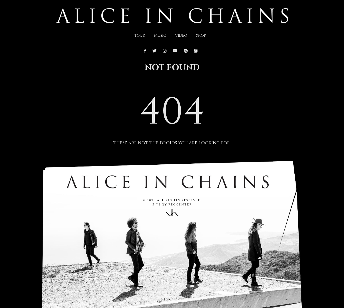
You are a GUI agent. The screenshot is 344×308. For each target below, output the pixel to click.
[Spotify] (185, 51)
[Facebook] (146, 51)
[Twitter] (154, 51)
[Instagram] (164, 51)
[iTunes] (195, 51)
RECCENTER (180, 205)
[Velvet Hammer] (172, 211)
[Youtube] (175, 51)
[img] (172, 15)
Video (181, 35)
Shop (201, 35)
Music (160, 35)
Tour (139, 35)
